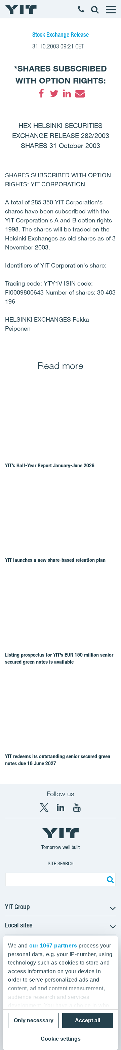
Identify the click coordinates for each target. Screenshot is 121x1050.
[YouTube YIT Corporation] (77, 807)
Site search (61, 863)
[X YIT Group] (44, 807)
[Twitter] (54, 93)
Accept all (87, 1020)
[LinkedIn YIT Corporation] (60, 807)
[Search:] (109, 879)
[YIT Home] (21, 9)
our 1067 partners (53, 945)
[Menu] (110, 9)
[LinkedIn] (67, 93)
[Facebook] (41, 93)
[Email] (79, 93)
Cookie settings (61, 1039)
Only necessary (33, 1020)
